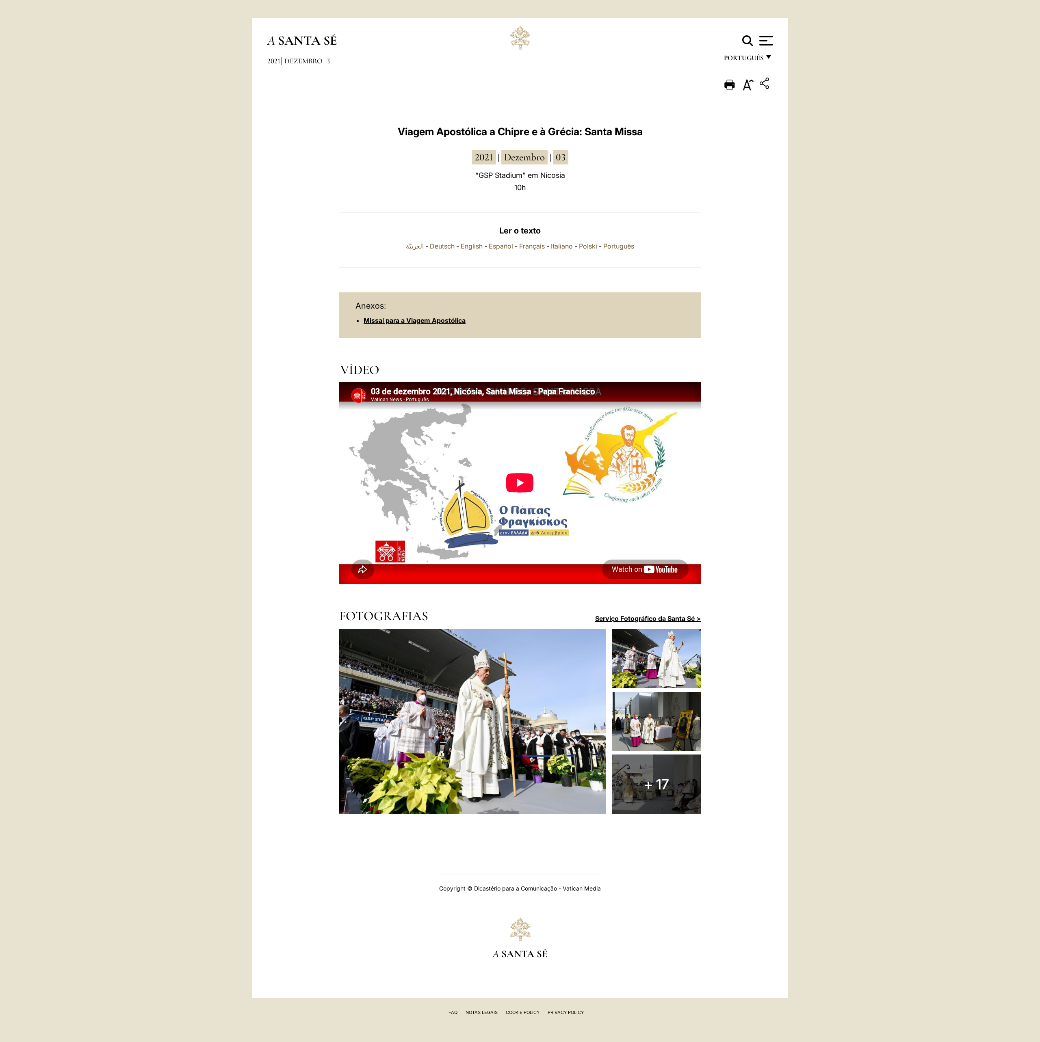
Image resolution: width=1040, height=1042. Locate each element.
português (743, 60)
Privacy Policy (566, 1012)
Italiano (562, 246)
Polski (588, 246)
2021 (273, 60)
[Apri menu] (765, 41)
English (472, 246)
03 (561, 157)
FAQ (452, 1012)
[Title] (765, 85)
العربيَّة (415, 246)
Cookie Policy (523, 1012)
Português (618, 246)
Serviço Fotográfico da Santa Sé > (648, 618)
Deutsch (442, 246)
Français (532, 246)
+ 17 (656, 784)
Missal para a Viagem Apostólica (415, 320)
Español (501, 246)
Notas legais (482, 1012)
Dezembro (303, 60)
